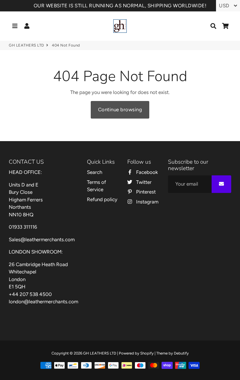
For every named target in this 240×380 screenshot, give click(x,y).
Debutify (181, 353)
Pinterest (145, 192)
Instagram (146, 202)
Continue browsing (120, 109)
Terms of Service (96, 186)
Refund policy (102, 199)
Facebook (146, 172)
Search (94, 172)
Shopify (147, 353)
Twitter (143, 182)
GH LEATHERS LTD (26, 45)
